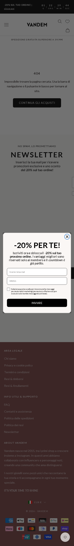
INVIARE (37, 303)
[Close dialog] (67, 237)
